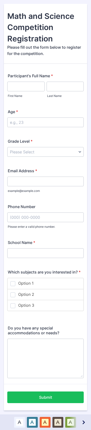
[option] (19, 422)
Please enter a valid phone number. (31, 226)
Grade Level (20, 141)
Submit (45, 397)
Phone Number (21, 206)
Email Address (22, 170)
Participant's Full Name (30, 75)
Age (13, 111)
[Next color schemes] (83, 422)
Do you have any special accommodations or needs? (33, 330)
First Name (15, 96)
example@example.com (24, 191)
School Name (21, 242)
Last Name (54, 96)
